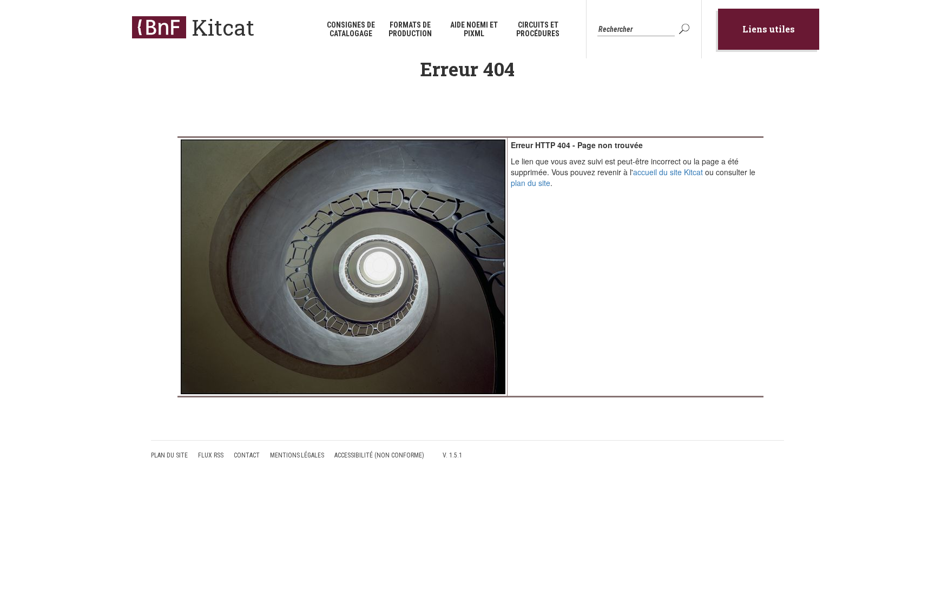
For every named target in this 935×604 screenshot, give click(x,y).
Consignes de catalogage (351, 29)
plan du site (530, 182)
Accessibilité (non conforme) (379, 455)
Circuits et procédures (537, 29)
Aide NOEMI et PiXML (474, 29)
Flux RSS (210, 455)
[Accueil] (159, 27)
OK (685, 29)
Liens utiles (768, 29)
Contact (247, 455)
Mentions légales (297, 455)
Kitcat (223, 27)
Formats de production (410, 29)
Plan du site (169, 455)
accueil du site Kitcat (668, 172)
